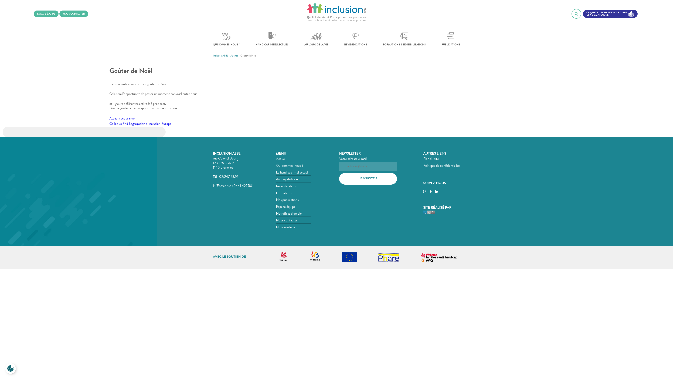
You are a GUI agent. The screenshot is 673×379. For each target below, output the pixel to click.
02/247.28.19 (228, 177)
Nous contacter (286, 220)
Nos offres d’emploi (289, 214)
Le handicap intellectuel (292, 173)
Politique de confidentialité (441, 166)
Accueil (281, 159)
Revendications (355, 45)
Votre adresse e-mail (353, 159)
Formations (283, 193)
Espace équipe (285, 207)
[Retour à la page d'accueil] (336, 14)
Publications (450, 45)
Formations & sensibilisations (404, 45)
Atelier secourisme (122, 119)
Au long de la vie (316, 45)
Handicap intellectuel (272, 45)
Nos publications (287, 200)
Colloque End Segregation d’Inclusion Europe (140, 124)
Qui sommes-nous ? (226, 45)
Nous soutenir (285, 227)
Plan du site (431, 159)
